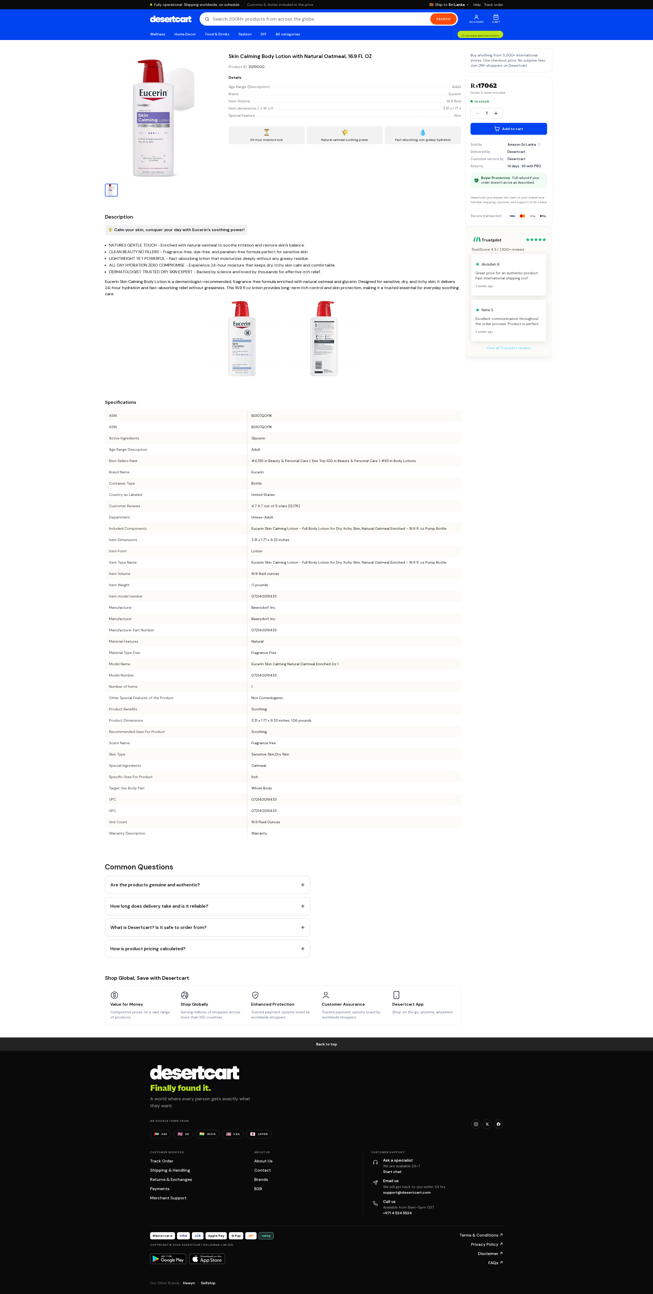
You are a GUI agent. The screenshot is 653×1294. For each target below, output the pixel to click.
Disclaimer (490, 1253)
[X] (487, 1124)
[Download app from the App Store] (207, 1259)
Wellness (157, 34)
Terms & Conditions (481, 1235)
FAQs (495, 1263)
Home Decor (185, 34)
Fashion (245, 34)
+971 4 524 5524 (397, 1213)
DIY (263, 34)
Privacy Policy (487, 1244)
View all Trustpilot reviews (508, 348)
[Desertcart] (170, 19)
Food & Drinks (217, 34)
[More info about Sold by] (539, 144)
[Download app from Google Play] (168, 1259)
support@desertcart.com (407, 1192)
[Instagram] (476, 1124)
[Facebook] (498, 1124)
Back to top (326, 1044)
